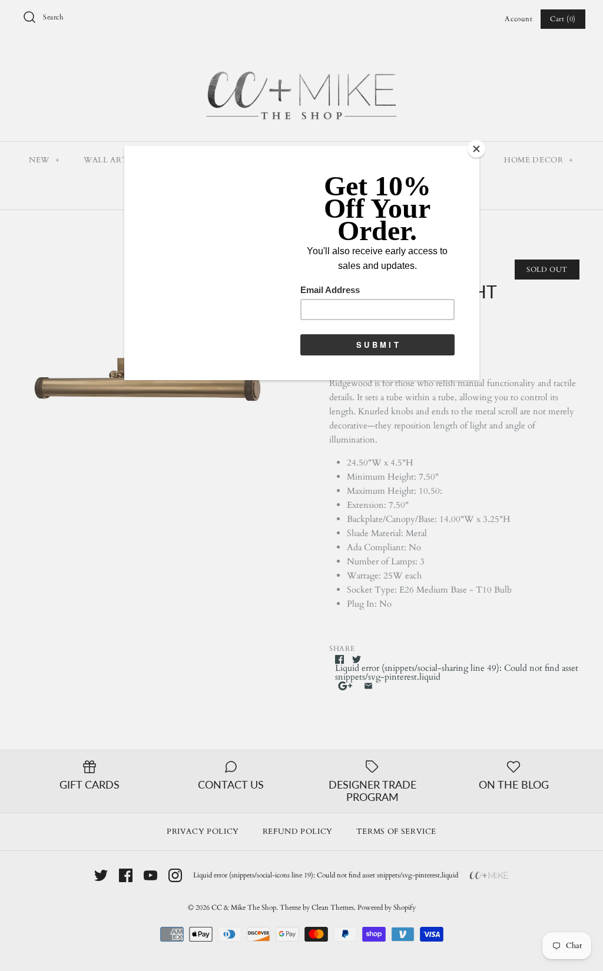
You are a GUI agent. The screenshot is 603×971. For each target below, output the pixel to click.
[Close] (476, 149)
